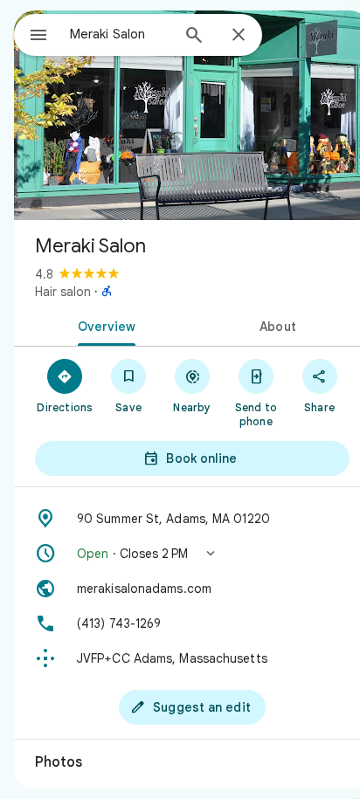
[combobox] (120, 34)
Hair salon (63, 292)
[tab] (103, 325)
